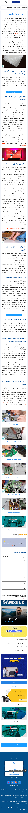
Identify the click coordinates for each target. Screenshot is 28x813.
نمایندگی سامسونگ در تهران (21, 639)
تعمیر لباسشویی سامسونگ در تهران (20, 722)
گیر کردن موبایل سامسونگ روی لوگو (20, 647)
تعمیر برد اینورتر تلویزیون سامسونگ (14, 459)
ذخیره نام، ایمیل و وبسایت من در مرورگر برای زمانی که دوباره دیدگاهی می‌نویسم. (14, 596)
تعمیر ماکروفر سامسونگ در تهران (21, 650)
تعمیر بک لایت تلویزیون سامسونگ (14, 441)
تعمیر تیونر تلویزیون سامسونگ (14, 494)
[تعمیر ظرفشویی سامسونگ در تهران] (14, 695)
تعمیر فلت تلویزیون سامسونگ (14, 512)
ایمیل (24, 583)
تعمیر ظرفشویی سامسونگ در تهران (20, 704)
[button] (24, 2)
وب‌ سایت (24, 588)
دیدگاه (24, 560)
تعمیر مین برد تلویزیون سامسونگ (13, 228)
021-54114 (13, 764)
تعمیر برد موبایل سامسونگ (14, 424)
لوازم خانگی (18, 7)
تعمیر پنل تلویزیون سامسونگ (14, 530)
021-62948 (14, 769)
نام (25, 577)
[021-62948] (13, 767)
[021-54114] (13, 762)
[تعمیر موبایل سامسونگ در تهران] (14, 731)
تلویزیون (15, 7)
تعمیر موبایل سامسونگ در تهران (21, 739)
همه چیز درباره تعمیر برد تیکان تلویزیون (14, 477)
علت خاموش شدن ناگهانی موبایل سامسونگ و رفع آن (17, 643)
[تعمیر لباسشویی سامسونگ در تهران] (14, 713)
